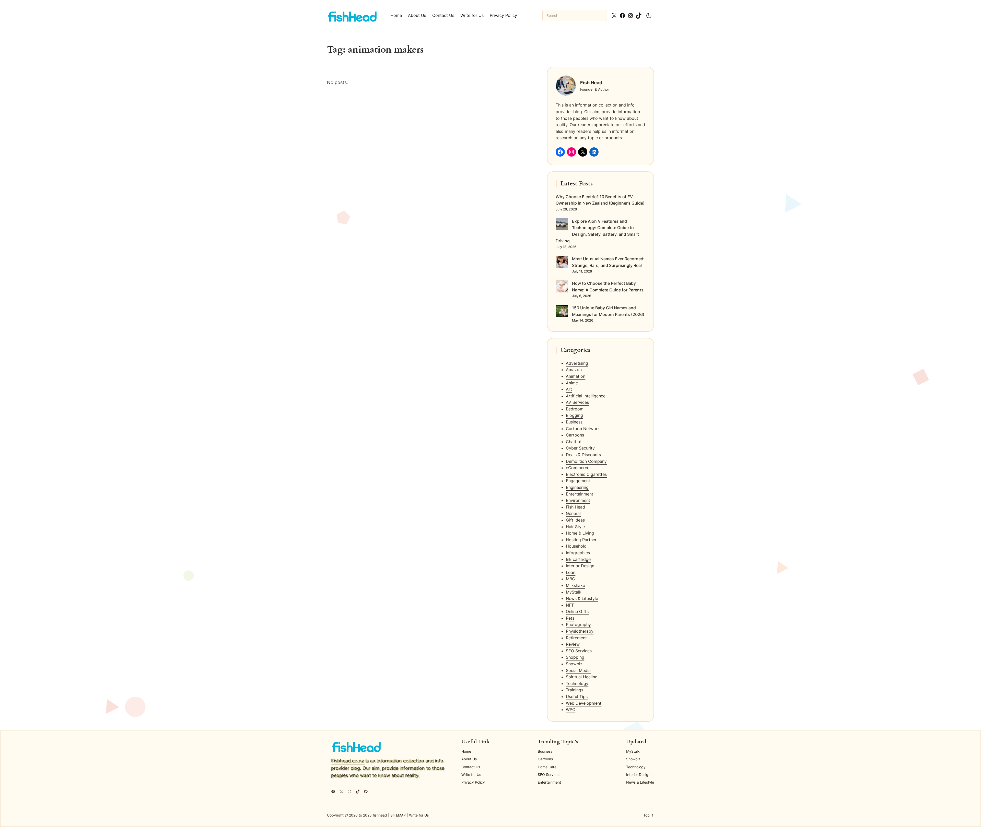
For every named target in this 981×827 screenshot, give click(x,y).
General (573, 513)
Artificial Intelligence (585, 395)
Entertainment (579, 494)
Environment (578, 500)
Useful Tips (577, 696)
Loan (570, 572)
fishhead (380, 815)
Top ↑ (648, 815)
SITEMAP (398, 815)
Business (574, 421)
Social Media (578, 670)
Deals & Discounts (583, 454)
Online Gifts (577, 611)
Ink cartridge (578, 559)
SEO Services (579, 650)
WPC (570, 709)
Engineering (577, 487)
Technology (577, 683)
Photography (578, 624)
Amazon (574, 369)
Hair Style (575, 526)
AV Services (577, 402)
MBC (570, 578)
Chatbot (574, 441)
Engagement (578, 480)
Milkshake (575, 585)
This (560, 105)
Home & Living (580, 533)
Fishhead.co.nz (347, 760)
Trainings (574, 689)
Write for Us (419, 815)
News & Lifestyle (582, 598)
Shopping (575, 657)
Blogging (574, 415)
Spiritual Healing (582, 676)
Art (569, 389)
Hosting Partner (581, 539)
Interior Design (580, 565)
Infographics (578, 552)
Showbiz (574, 663)
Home (396, 15)
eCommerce (577, 467)
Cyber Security (580, 448)
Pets (570, 618)
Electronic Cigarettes (586, 474)
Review (573, 644)
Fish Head (575, 507)
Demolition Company (586, 461)
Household (576, 546)
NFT (570, 605)
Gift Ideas (575, 520)
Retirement (576, 637)
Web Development (583, 703)
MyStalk (573, 592)
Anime (572, 382)
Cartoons (575, 435)
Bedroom (574, 408)
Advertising (577, 363)
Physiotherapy (579, 631)
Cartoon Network (583, 428)
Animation (575, 376)
